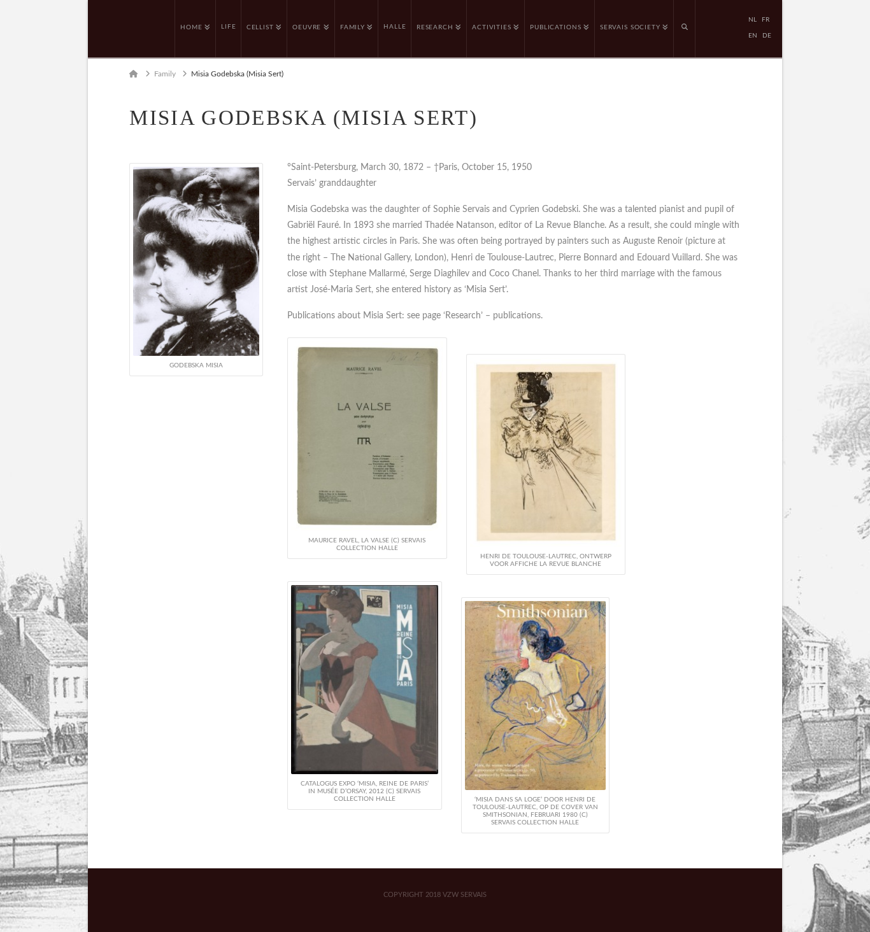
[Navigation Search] (684, 28)
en (752, 35)
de (766, 35)
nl (752, 20)
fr (765, 20)
